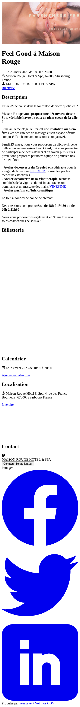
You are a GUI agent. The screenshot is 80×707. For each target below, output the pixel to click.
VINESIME (57, 186)
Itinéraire (8, 404)
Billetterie (8, 88)
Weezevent (26, 703)
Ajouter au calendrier (16, 375)
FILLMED (37, 171)
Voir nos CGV (45, 703)
